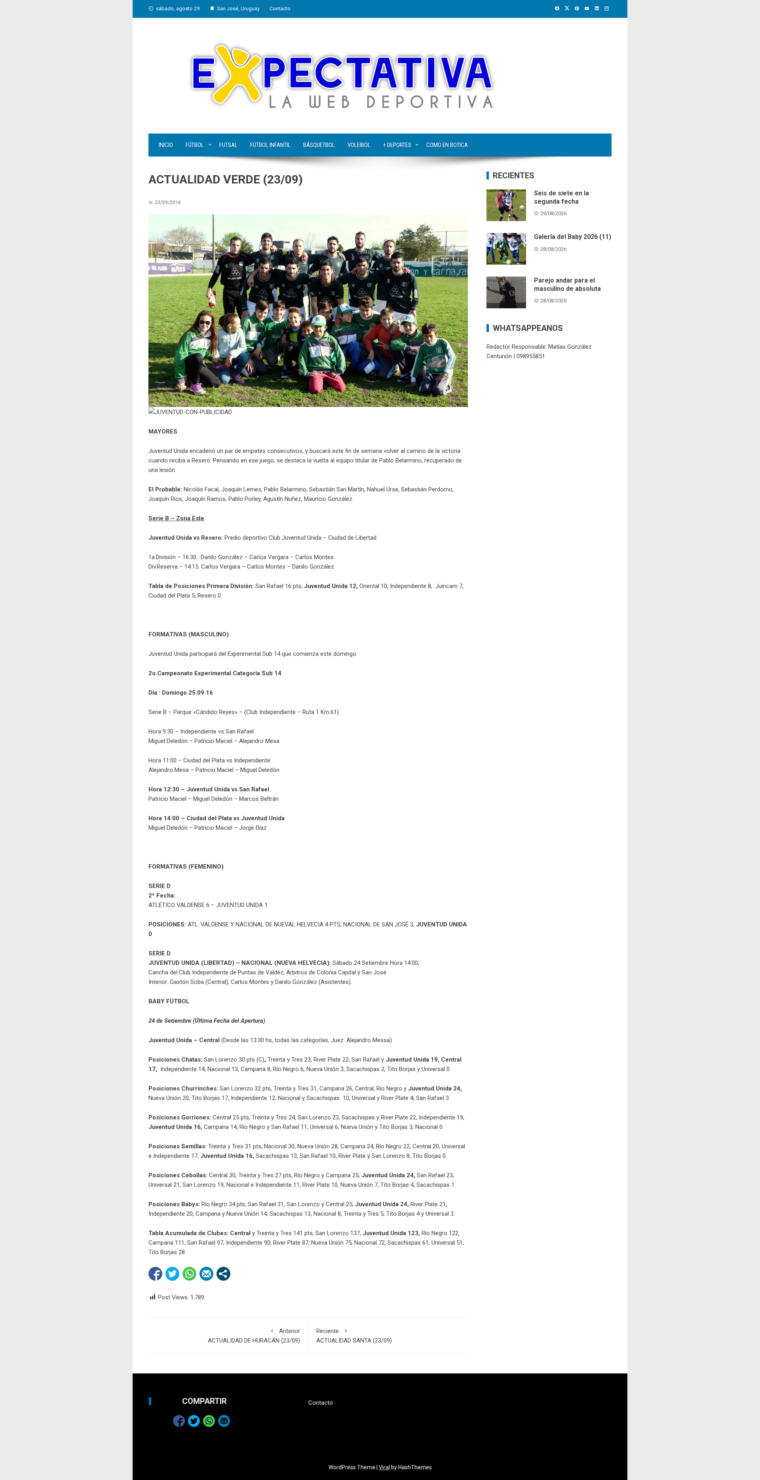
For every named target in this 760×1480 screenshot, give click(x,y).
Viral (384, 1467)
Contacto (280, 8)
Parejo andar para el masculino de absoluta (567, 284)
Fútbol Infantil (270, 145)
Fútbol (195, 145)
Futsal (228, 145)
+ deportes (397, 145)
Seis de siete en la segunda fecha (561, 197)
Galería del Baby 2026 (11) (572, 237)
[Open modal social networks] (223, 1274)
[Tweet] (172, 1274)
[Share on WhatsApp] (189, 1274)
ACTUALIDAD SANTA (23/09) (354, 1335)
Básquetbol (319, 145)
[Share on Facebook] (155, 1274)
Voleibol (359, 145)
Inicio (166, 145)
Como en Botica (447, 145)
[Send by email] (206, 1274)
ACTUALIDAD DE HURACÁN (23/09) (254, 1335)
